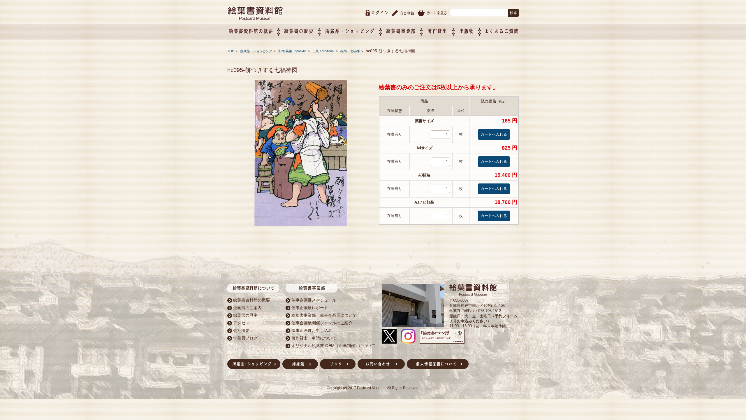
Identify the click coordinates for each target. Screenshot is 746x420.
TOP (230, 51)
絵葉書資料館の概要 (251, 300)
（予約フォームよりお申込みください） (483, 318)
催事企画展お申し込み (311, 330)
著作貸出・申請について (313, 338)
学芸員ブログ (245, 338)
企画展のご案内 (247, 307)
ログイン (379, 12)
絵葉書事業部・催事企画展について (324, 315)
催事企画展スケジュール (313, 300)
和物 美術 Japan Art (292, 51)
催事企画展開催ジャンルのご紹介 (322, 323)
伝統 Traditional (323, 51)
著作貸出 (437, 31)
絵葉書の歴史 (299, 31)
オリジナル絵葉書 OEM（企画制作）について (333, 345)
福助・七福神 (350, 51)
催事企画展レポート (309, 307)
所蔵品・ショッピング (256, 51)
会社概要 (241, 330)
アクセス (241, 323)
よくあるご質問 (501, 31)
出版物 (466, 31)
